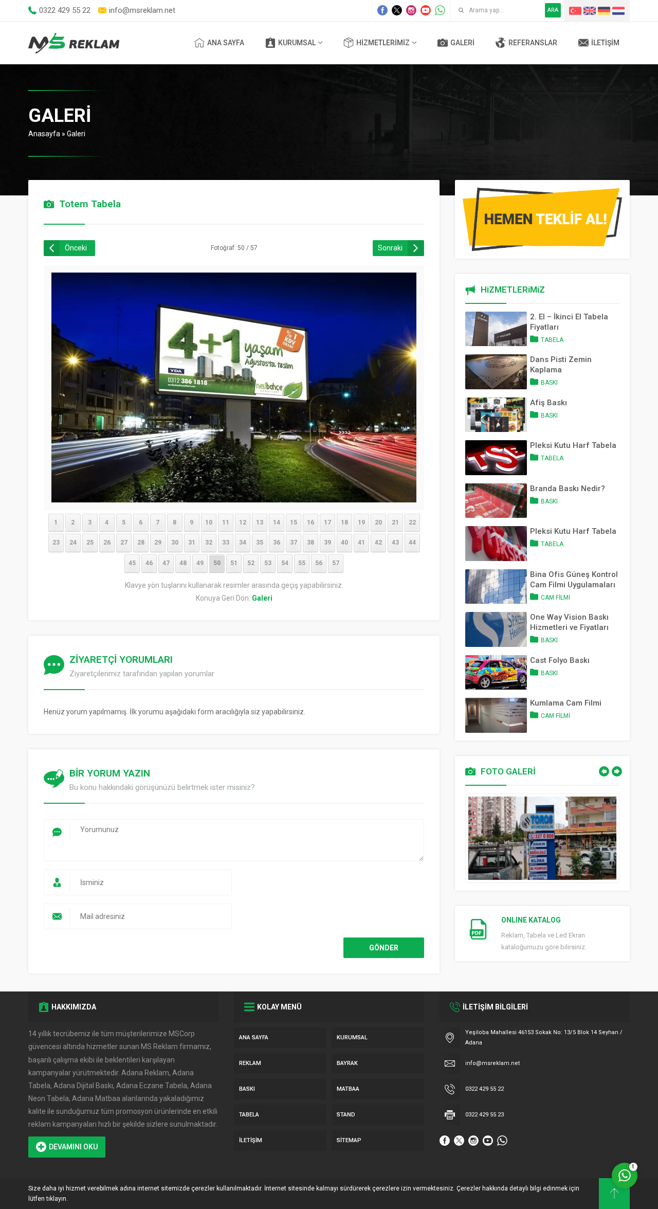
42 (378, 542)
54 (284, 563)
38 (310, 542)
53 (267, 563)
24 (73, 542)
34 (242, 542)
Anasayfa (44, 134)
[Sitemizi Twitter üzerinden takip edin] (397, 10)
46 (149, 563)
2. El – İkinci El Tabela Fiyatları (569, 322)
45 (132, 563)
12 (242, 522)
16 (310, 522)
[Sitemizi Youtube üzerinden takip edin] (426, 10)
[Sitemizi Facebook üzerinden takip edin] (382, 10)
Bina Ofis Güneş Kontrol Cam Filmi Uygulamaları (574, 579)
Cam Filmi (555, 597)
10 (208, 522)
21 (395, 522)
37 (293, 542)
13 (259, 522)
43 (395, 542)
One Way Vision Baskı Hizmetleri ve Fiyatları (569, 622)
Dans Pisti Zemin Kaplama (561, 364)
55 (301, 563)
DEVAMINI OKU (73, 1147)
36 (276, 542)
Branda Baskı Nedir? (567, 488)
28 (140, 542)
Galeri (76, 134)
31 (191, 542)
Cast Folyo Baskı (560, 660)
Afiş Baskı (548, 402)
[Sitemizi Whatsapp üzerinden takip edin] (440, 10)
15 (293, 522)
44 (412, 542)
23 (56, 542)
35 (259, 542)
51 (233, 563)
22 (412, 522)
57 (335, 563)
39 (327, 542)
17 (327, 522)
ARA (552, 10)
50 (217, 563)
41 (361, 542)
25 (90, 542)
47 (166, 563)
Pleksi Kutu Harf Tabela (573, 445)
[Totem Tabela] (233, 496)
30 (174, 542)
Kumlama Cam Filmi (565, 703)
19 (361, 522)
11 (225, 522)
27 (123, 542)
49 (200, 563)
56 (318, 563)
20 (378, 522)
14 (276, 522)
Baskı (549, 382)
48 (183, 563)
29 (157, 542)
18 (344, 522)
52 (250, 563)
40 (344, 542)
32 (208, 542)
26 (107, 542)
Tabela (552, 340)
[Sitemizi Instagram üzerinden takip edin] (411, 10)
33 (225, 542)
